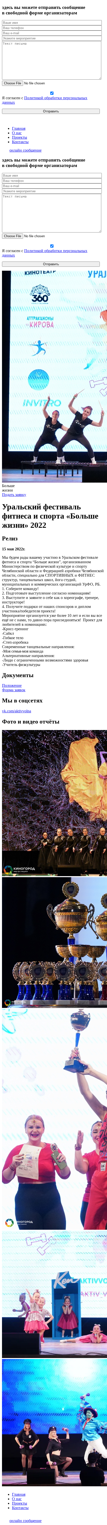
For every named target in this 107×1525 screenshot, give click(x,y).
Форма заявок (13, 690)
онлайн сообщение (25, 150)
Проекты (19, 137)
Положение (12, 685)
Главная (18, 128)
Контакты (20, 142)
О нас (17, 133)
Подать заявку (14, 495)
